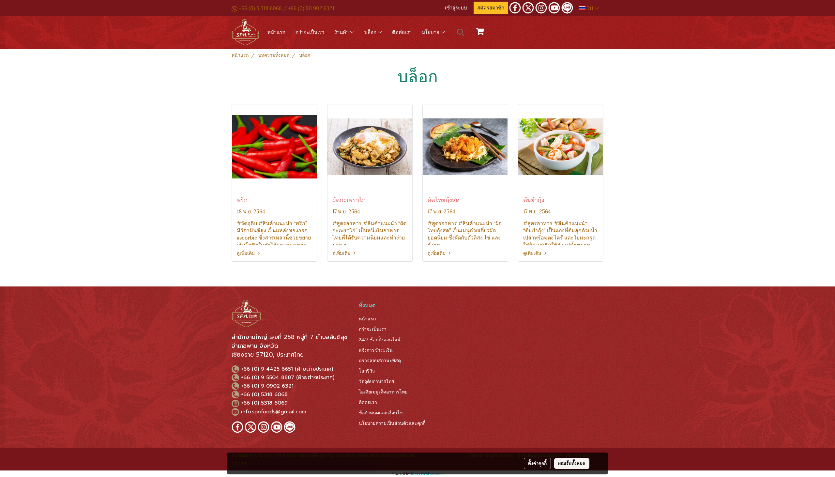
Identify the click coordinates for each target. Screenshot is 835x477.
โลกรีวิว (367, 371)
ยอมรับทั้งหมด (571, 463)
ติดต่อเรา (402, 32)
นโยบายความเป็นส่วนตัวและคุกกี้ (392, 423)
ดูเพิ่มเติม (246, 252)
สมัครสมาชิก (490, 8)
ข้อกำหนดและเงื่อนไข (381, 412)
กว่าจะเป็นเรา (310, 32)
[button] (460, 32)
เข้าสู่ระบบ (456, 8)
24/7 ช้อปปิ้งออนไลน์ (380, 339)
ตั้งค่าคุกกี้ (537, 463)
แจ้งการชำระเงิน (376, 350)
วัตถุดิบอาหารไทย (376, 381)
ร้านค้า (342, 32)
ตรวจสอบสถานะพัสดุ (380, 360)
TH (590, 7)
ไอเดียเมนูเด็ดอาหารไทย (383, 392)
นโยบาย (431, 32)
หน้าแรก (276, 32)
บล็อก (371, 32)
